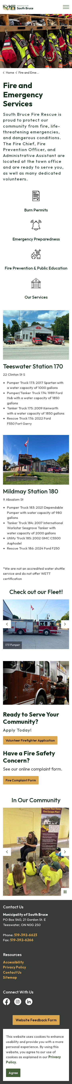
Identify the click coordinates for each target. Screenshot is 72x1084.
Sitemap (10, 977)
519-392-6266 (21, 940)
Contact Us (12, 972)
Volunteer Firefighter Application (30, 740)
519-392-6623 (25, 935)
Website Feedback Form (36, 1020)
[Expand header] (66, 7)
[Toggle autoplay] (65, 892)
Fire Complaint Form (21, 780)
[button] (36, 624)
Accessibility (13, 962)
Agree (13, 1073)
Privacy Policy (14, 967)
